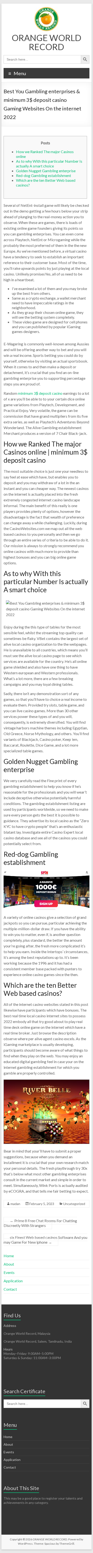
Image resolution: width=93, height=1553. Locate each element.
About (9, 1264)
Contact (10, 1289)
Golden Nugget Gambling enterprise (46, 170)
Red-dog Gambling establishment (43, 175)
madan (15, 1204)
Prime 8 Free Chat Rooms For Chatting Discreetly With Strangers (40, 1223)
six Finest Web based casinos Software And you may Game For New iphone (45, 1239)
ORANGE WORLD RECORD (46, 42)
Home (9, 1255)
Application (13, 1280)
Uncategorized (74, 1204)
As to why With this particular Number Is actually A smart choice (49, 163)
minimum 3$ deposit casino (40, 393)
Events (9, 1272)
